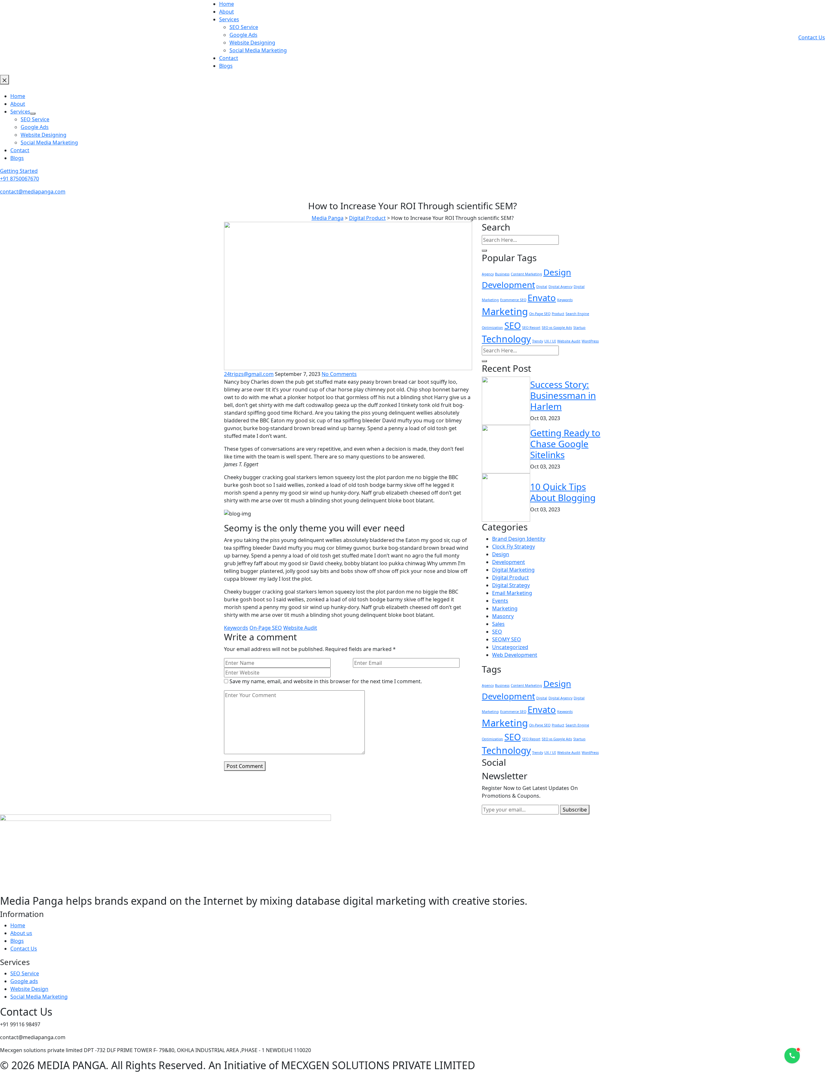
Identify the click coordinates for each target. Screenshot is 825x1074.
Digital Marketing (513, 569)
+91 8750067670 (19, 178)
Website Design (29, 988)
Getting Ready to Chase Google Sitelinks (565, 443)
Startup (579, 327)
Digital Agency (560, 286)
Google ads (24, 981)
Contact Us (811, 37)
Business (502, 274)
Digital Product (510, 577)
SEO (512, 325)
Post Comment (245, 766)
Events (500, 600)
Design (557, 272)
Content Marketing (526, 274)
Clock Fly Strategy (513, 546)
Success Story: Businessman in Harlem (563, 395)
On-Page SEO (265, 627)
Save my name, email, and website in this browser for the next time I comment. (325, 681)
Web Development (514, 654)
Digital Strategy (511, 585)
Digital (541, 286)
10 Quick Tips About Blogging (563, 492)
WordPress (590, 341)
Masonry (503, 616)
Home (17, 925)
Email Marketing (512, 592)
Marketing (505, 311)
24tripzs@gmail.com (249, 374)
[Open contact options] (792, 1055)
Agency (488, 274)
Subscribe (575, 809)
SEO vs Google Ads (557, 327)
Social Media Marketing (39, 996)
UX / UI (550, 341)
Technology (506, 339)
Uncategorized (510, 647)
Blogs (17, 940)
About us (21, 933)
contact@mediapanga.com (32, 191)
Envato (542, 298)
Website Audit (300, 627)
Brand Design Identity (518, 538)
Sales (498, 623)
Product (558, 313)
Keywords (236, 627)
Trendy (537, 341)
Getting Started (19, 170)
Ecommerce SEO (513, 300)
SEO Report (531, 327)
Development (508, 285)
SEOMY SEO (506, 639)
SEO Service (24, 973)
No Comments (339, 374)
